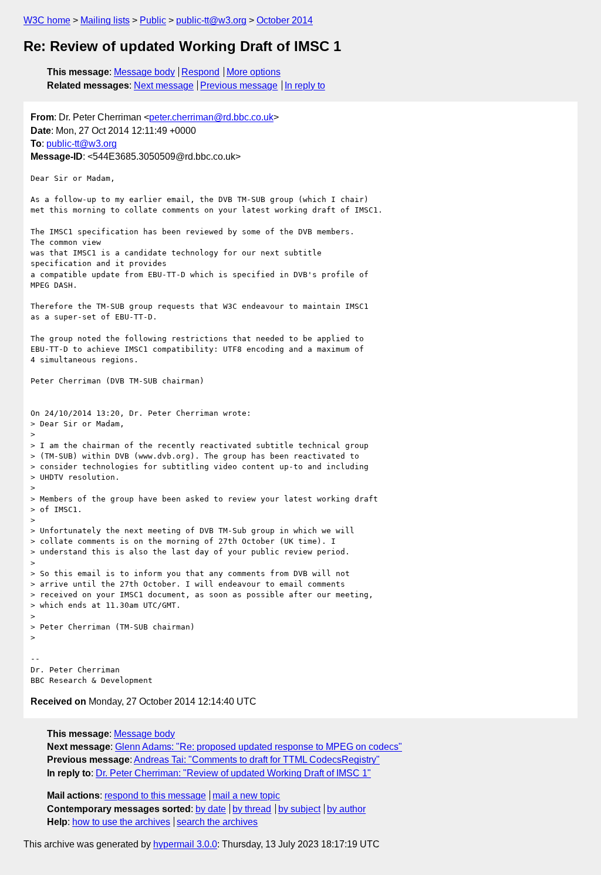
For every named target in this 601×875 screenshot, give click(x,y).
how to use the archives (121, 822)
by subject (299, 809)
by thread (251, 809)
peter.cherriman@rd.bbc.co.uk (211, 117)
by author (346, 809)
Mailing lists (105, 20)
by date (210, 809)
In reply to (305, 85)
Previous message (239, 85)
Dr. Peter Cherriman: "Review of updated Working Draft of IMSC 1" (233, 773)
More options (254, 72)
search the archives (217, 822)
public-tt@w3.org (211, 20)
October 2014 (284, 20)
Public (153, 20)
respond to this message (155, 795)
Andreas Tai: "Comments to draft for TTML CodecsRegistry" (257, 760)
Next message (164, 85)
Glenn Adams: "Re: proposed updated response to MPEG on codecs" (258, 747)
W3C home (46, 20)
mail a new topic (246, 795)
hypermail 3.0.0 (185, 844)
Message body (144, 72)
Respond (200, 72)
